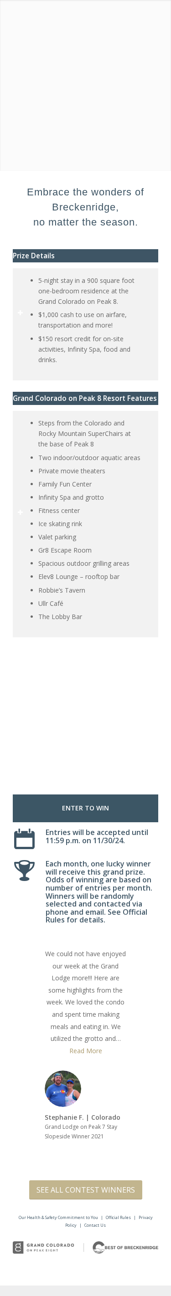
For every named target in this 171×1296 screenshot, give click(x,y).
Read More (85, 1050)
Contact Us (95, 1225)
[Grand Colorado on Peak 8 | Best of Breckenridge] (85, 1247)
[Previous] (33, 722)
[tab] (85, 255)
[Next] (137, 722)
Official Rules (118, 1217)
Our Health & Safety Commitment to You (58, 1217)
